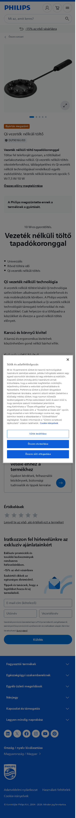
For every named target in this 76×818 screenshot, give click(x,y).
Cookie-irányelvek (48, 423)
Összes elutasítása (36, 444)
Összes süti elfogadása (36, 454)
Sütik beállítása (36, 434)
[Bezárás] (66, 359)
